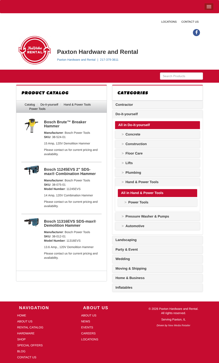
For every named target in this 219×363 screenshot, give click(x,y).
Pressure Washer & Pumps (147, 216)
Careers (88, 333)
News (85, 321)
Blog (21, 351)
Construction (136, 144)
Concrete (133, 134)
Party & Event (126, 249)
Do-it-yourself (49, 104)
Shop (21, 339)
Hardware (25, 333)
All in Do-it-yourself (134, 125)
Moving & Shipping (130, 268)
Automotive (135, 226)
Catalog (30, 104)
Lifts (129, 163)
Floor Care (134, 153)
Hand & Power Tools (77, 104)
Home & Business (130, 278)
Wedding (122, 259)
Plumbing (133, 173)
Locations (169, 21)
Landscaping (126, 240)
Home (21, 315)
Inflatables (123, 288)
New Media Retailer (179, 325)
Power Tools (37, 108)
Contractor (124, 105)
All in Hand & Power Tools (142, 193)
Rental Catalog (30, 327)
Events (87, 327)
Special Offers (30, 345)
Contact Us (190, 21)
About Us (24, 321)
